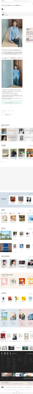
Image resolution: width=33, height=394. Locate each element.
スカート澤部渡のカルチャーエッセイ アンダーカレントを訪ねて (26, 363)
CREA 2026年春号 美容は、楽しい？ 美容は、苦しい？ (15, 359)
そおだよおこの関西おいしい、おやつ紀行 (9, 362)
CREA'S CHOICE (2, 366)
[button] (1, 162)
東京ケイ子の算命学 (30, 360)
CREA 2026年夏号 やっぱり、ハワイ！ (14, 358)
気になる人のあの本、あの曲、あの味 (20, 358)
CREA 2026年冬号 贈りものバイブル (14, 361)
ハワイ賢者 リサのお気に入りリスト (9, 359)
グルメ (1, 359)
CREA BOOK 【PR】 (2, 379)
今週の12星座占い (30, 359)
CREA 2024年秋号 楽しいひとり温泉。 (14, 368)
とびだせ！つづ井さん (25, 359)
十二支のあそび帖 (25, 360)
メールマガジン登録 (29, 382)
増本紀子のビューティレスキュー (9, 368)
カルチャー (2, 360)
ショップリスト (4, 325)
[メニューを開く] (31, 0)
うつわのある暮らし (8, 364)
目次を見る (4, 322)
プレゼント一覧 (27, 41)
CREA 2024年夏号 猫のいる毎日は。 (14, 369)
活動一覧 (13, 379)
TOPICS (2, 367)
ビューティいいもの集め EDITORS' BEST (8, 365)
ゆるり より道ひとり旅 (25, 364)
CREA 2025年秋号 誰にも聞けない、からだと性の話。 (15, 363)
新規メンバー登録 (29, 36)
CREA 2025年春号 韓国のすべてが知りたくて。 (15, 365)
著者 (7, 379)
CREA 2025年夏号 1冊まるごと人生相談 (14, 364)
